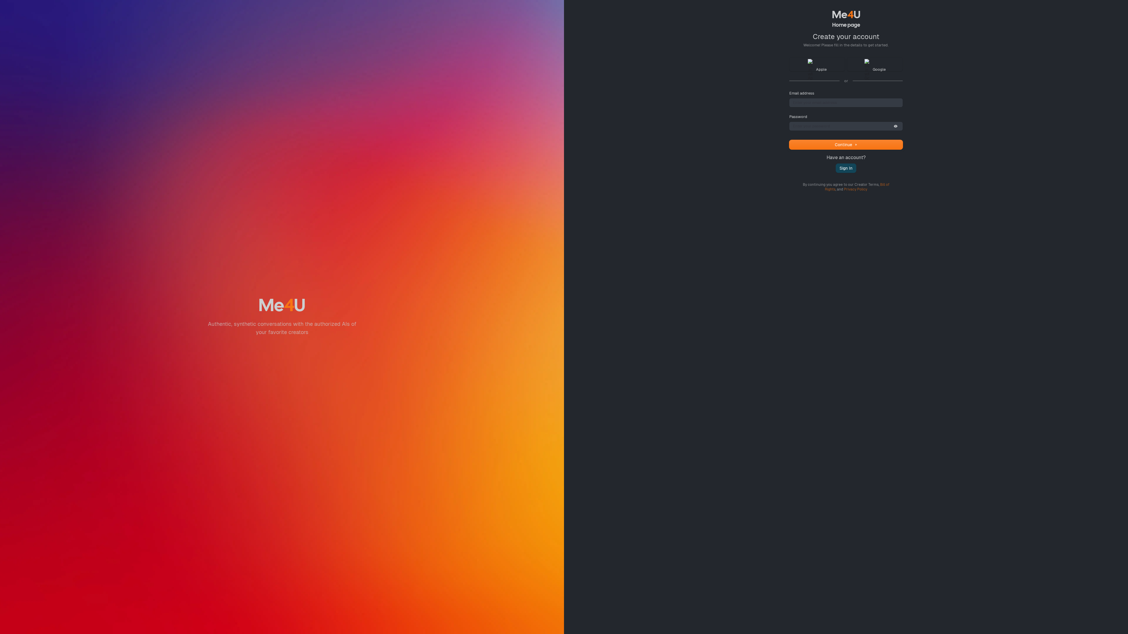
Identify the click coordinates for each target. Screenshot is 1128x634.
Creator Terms (867, 185)
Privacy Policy (855, 189)
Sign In (846, 168)
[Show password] (896, 126)
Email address (801, 93)
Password (798, 116)
